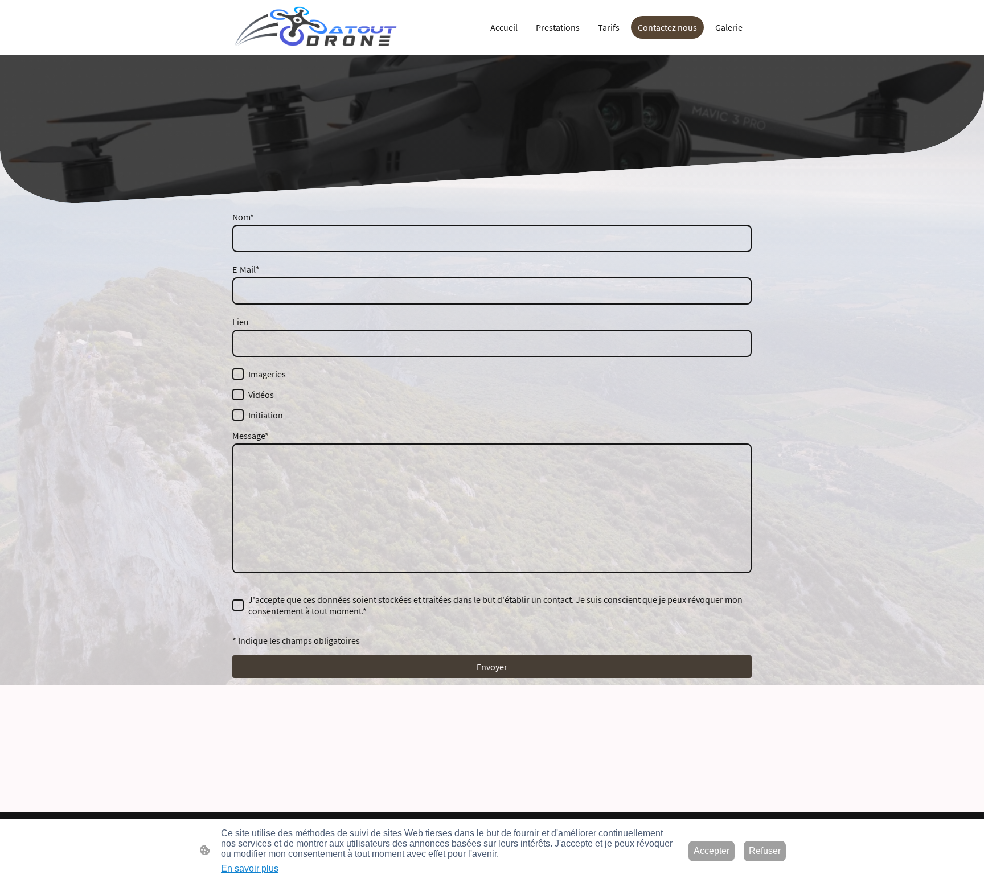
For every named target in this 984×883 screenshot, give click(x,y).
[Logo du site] (315, 27)
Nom (243, 217)
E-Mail (246, 269)
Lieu (240, 321)
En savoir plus (249, 868)
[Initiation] (238, 415)
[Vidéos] (238, 394)
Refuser (765, 851)
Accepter (711, 851)
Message (250, 435)
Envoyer (492, 666)
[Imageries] (238, 374)
